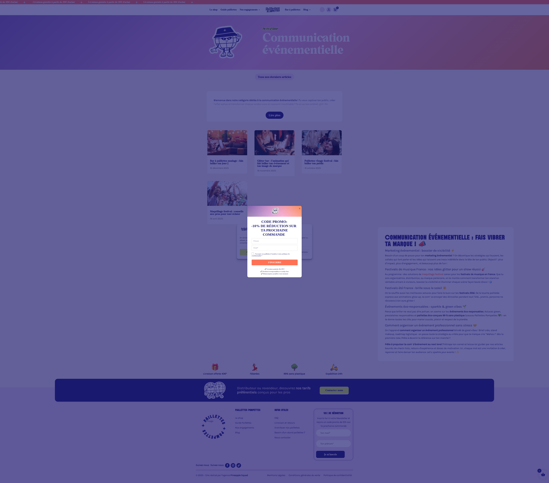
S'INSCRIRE (274, 262)
